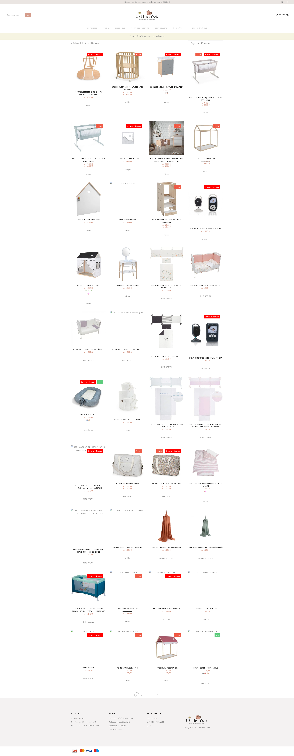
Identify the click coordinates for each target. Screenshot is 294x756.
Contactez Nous (115, 729)
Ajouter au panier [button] (128, 80)
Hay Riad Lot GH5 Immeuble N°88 (85, 722)
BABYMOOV (205, 239)
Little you (127, 169)
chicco (205, 113)
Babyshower (88, 430)
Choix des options (167, 80)
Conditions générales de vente (121, 718)
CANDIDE (205, 619)
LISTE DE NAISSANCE (155, 722)
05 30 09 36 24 (77, 718)
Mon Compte (152, 718)
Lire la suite (89, 85)
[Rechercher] (28, 15)
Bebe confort (88, 622)
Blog (149, 726)
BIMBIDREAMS (166, 298)
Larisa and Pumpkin (166, 558)
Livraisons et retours (117, 726)
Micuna (166, 102)
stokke (88, 105)
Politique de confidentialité (119, 722)
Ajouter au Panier (89, 278)
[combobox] (205, 43)
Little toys (167, 619)
